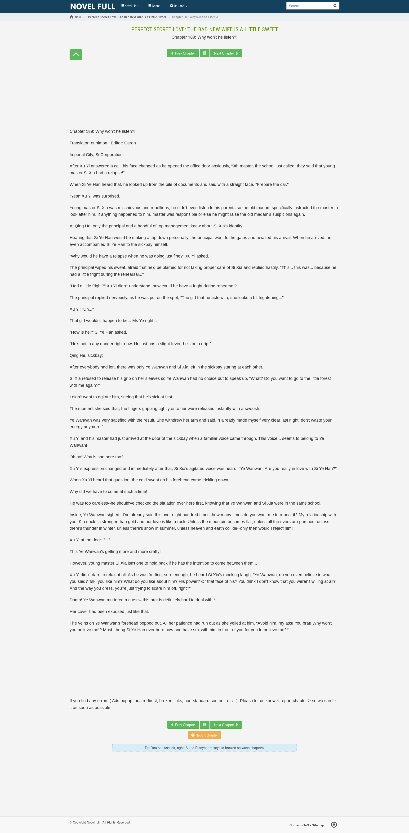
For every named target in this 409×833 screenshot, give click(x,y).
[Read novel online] (93, 6)
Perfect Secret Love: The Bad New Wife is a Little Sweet (204, 29)
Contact (295, 825)
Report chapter (206, 735)
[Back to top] (334, 825)
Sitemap (318, 825)
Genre (155, 6)
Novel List (131, 6)
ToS (306, 825)
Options (179, 6)
